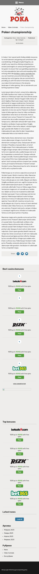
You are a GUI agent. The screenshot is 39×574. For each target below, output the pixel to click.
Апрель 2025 (8, 536)
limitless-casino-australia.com (24, 74)
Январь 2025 (8, 533)
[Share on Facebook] (18, 253)
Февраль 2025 (9, 530)
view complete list (19, 383)
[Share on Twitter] (22, 253)
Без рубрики (8, 556)
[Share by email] (26, 253)
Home (4, 27)
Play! (19, 290)
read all (19, 519)
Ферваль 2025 (9, 540)
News (14, 38)
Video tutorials (13, 27)
